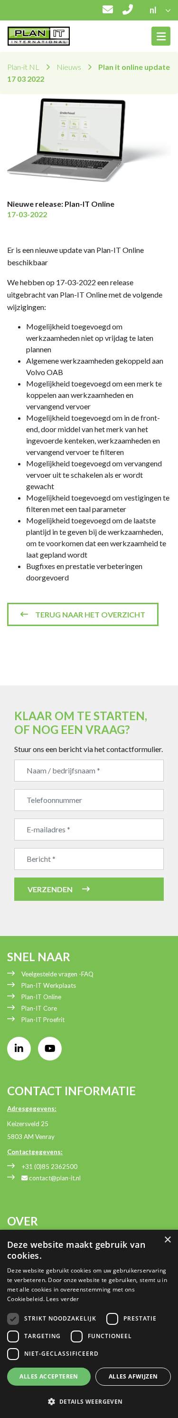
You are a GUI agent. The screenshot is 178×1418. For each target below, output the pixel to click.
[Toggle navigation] (160, 36)
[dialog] (89, 1324)
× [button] (167, 1240)
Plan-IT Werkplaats (48, 985)
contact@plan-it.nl (54, 1178)
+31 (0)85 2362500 (49, 1166)
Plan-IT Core (39, 1008)
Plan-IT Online (41, 997)
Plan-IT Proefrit (43, 1019)
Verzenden (50, 889)
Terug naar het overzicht (90, 614)
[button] (89, 1401)
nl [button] (154, 10)
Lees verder (62, 1299)
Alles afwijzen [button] (133, 1376)
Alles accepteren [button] (48, 1376)
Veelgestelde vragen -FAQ (57, 974)
